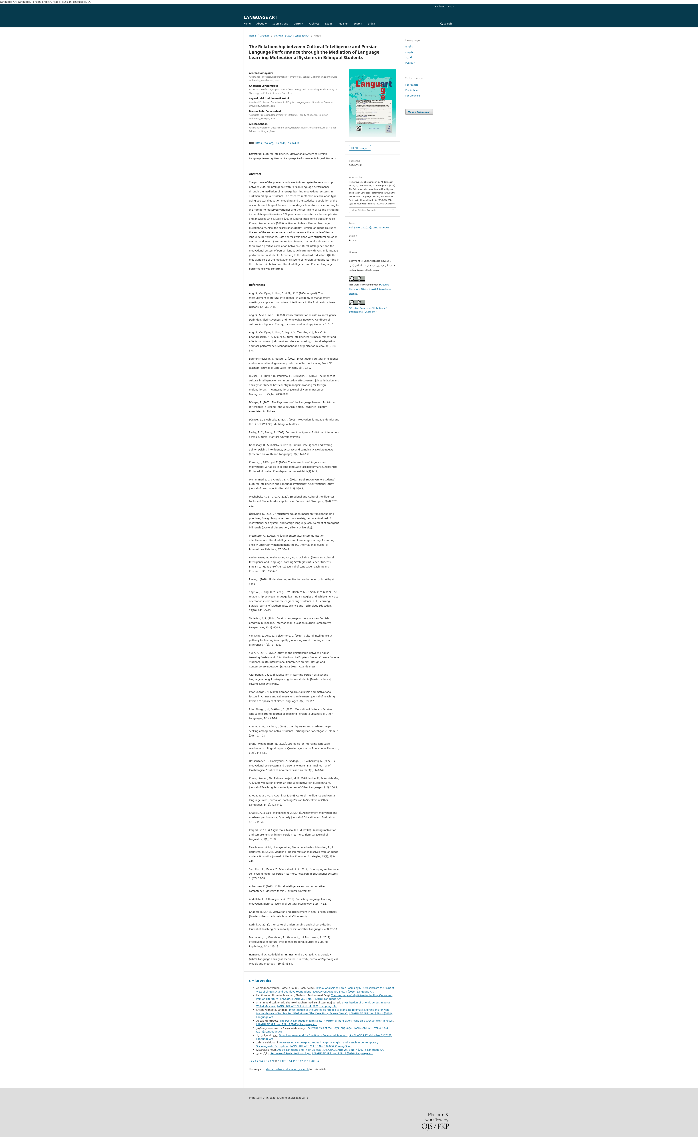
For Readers (411, 84)
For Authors (411, 90)
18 (305, 1061)
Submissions (280, 23)
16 (297, 1061)
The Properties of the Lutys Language (329, 1028)
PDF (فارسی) (361, 148)
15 (294, 1061)
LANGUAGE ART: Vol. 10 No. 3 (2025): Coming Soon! (321, 1046)
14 (290, 1061)
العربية (408, 57)
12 (283, 1061)
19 (308, 1061)
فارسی (409, 52)
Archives (314, 23)
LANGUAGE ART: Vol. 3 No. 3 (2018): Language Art (310, 999)
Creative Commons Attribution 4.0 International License (370, 289)
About (260, 23)
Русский (410, 63)
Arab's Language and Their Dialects (299, 1049)
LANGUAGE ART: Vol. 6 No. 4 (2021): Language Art (307, 1006)
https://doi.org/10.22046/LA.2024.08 (277, 143)
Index (371, 23)
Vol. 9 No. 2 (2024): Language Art (291, 35)
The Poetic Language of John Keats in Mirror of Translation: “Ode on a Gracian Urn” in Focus (336, 1020)
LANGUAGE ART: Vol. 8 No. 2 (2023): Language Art (286, 1024)
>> (318, 1061)
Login (328, 23)
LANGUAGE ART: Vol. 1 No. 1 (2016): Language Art (342, 1053)
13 (286, 1061)
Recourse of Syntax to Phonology (290, 1053)
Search (358, 23)
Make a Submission (419, 112)
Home (247, 23)
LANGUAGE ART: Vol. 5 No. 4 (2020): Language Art (343, 991)
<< (250, 1061)
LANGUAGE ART (260, 17)
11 (279, 1061)
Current (298, 23)
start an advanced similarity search (287, 1069)
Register (343, 23)
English (409, 46)
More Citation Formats (364, 210)
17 (301, 1061)
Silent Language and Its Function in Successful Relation (313, 1035)
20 (312, 1061)
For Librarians (412, 95)
